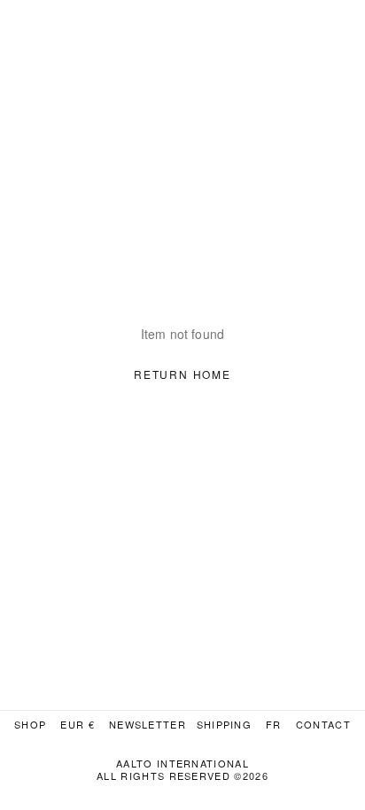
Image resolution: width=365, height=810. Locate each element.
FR (274, 724)
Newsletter (147, 724)
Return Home (182, 374)
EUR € (77, 724)
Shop (30, 724)
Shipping (224, 724)
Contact (323, 724)
